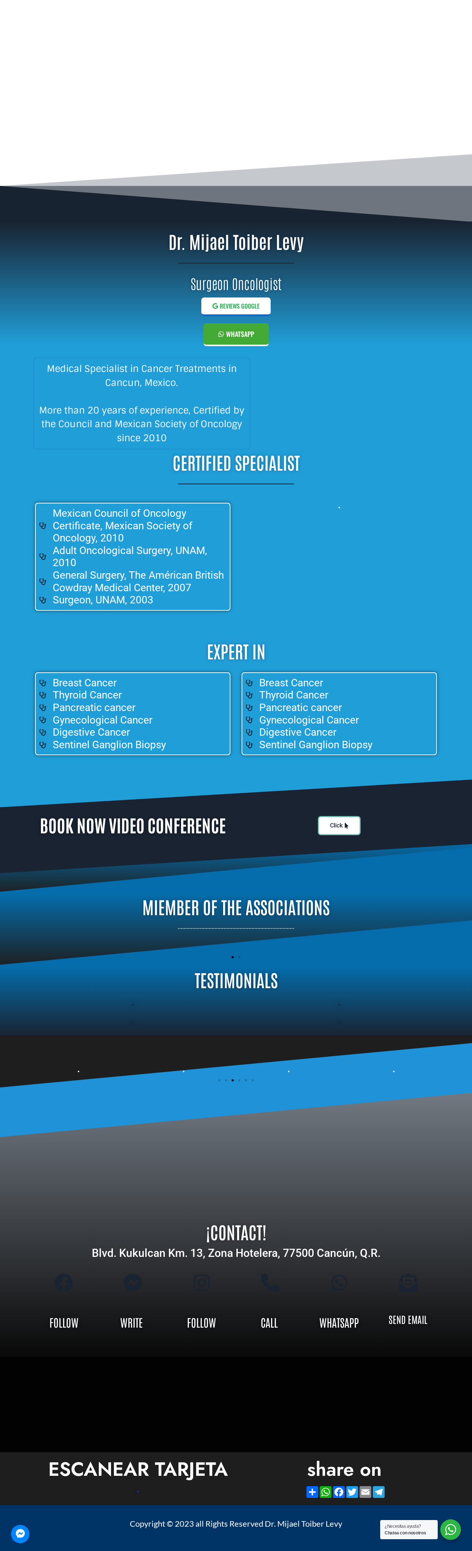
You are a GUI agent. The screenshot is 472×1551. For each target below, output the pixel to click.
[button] (233, 957)
